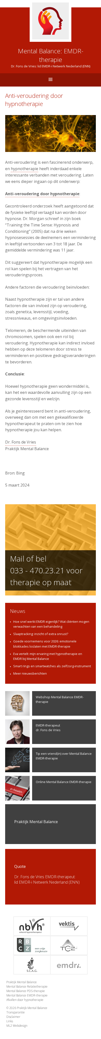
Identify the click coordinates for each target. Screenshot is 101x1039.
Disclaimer (13, 1017)
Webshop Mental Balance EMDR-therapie (60, 699)
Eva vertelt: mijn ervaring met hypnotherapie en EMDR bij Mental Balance (47, 656)
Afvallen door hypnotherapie (24, 1000)
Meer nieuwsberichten (30, 673)
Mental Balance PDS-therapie (25, 991)
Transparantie (15, 1012)
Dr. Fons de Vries (20, 442)
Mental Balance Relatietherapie (27, 986)
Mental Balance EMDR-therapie (27, 995)
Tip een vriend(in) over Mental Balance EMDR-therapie (64, 755)
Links (9, 1021)
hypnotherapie (24, 168)
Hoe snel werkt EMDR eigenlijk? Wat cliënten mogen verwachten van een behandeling (51, 624)
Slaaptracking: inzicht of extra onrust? (40, 634)
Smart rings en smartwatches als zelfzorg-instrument (52, 666)
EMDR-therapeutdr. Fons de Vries (48, 727)
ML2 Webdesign (16, 1026)
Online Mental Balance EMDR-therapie (63, 782)
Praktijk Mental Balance (21, 982)
